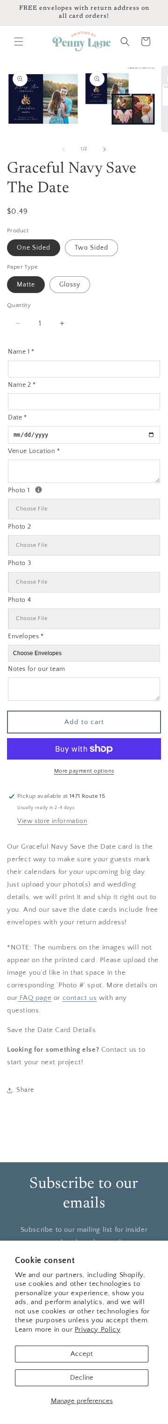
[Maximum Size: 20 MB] (38, 489)
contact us (80, 998)
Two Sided (91, 247)
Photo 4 (19, 600)
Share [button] (25, 1090)
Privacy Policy (97, 1329)
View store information (52, 821)
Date (17, 417)
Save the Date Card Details (51, 1030)
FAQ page (34, 998)
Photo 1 (51, 489)
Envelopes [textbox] (26, 636)
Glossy (69, 284)
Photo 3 (19, 563)
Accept (81, 1354)
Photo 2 (19, 527)
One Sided (33, 247)
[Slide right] (104, 149)
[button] (18, 41)
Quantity (19, 305)
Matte (26, 284)
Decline (81, 1378)
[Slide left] (63, 149)
